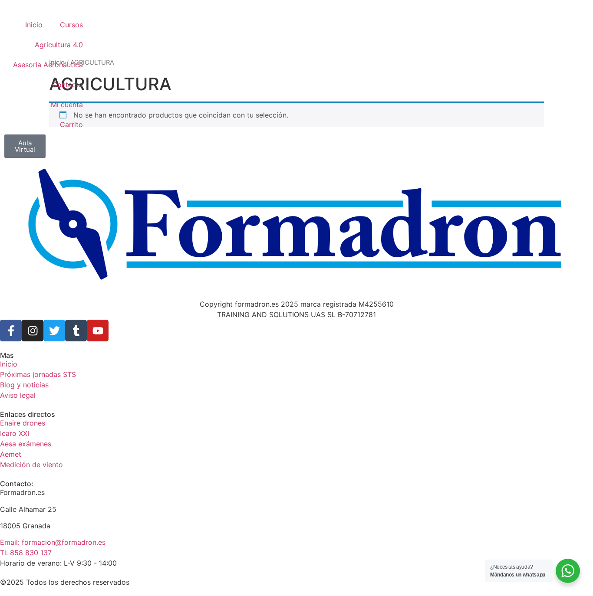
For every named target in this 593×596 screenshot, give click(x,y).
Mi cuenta (67, 104)
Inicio (34, 24)
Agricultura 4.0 (59, 44)
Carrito (71, 124)
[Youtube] (98, 330)
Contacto (67, 84)
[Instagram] (32, 330)
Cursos (71, 24)
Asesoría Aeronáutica (48, 64)
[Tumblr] (76, 330)
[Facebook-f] (11, 330)
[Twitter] (54, 330)
